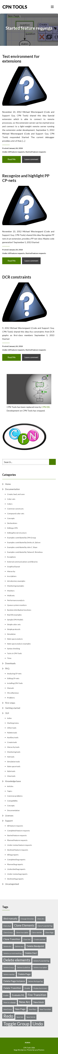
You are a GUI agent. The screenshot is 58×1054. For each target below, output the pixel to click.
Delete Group (8, 967)
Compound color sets (15, 513)
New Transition (45, 1009)
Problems (11, 698)
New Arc (24, 1002)
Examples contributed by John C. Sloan (22, 547)
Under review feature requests (19, 845)
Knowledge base (13, 781)
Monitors (11, 591)
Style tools (11, 771)
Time (9, 658)
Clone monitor (37, 932)
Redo (8, 1016)
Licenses (9, 815)
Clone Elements (24, 925)
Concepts (11, 518)
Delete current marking (12, 953)
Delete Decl (31, 953)
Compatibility (12, 801)
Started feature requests (35, 152)
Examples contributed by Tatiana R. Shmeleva (25, 552)
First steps (10, 703)
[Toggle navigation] (52, 7)
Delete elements (16, 960)
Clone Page (49, 932)
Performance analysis (16, 600)
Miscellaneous (13, 693)
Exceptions (11, 557)
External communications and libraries (22, 562)
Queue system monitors (17, 605)
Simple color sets (14, 624)
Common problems (15, 796)
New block (38, 1002)
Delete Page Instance (14, 981)
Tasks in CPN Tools (14, 653)
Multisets (11, 595)
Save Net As (30, 1017)
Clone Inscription (22, 932)
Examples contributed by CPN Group (21, 537)
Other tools (11, 728)
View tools (11, 776)
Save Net (20, 1017)
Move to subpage (9, 1002)
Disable (27, 988)
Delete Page (24, 974)
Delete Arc (7, 946)
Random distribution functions (19, 610)
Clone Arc (40, 919)
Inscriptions (12, 576)
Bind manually (10, 918)
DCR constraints (16, 277)
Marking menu (13, 723)
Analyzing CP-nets (14, 673)
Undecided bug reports (16, 869)
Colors (9, 504)
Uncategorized (12, 884)
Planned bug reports (15, 864)
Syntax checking (13, 648)
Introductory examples (16, 581)
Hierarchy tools (13, 747)
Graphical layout (13, 566)
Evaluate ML (18, 995)
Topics (9, 791)
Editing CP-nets (13, 678)
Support (9, 820)
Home (8, 484)
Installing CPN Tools (15, 683)
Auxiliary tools (12, 737)
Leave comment (31, 159)
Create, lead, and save (16, 494)
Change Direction (27, 919)
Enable (6, 995)
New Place (32, 1009)
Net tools (10, 757)
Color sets (11, 499)
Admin (27, 1042)
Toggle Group (16, 1023)
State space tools (13, 766)
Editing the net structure (16, 533)
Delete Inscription (40, 967)
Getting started (12, 708)
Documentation (12, 489)
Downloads (10, 663)
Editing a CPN (12, 528)
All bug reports (13, 855)
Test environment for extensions (21, 58)
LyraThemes (39, 1050)
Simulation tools (13, 761)
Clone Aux (7, 926)
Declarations (12, 523)
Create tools (12, 742)
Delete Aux (19, 946)
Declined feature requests (17, 850)
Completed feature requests (18, 830)
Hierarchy (11, 571)
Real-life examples (14, 615)
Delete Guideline (23, 967)
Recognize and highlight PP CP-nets (25, 178)
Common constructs (15, 509)
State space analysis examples (19, 644)
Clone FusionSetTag (45, 926)
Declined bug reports (15, 879)
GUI (7, 713)
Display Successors (40, 988)
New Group (7, 1009)
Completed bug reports (16, 859)
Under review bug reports (17, 874)
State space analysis (15, 639)
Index (9, 718)
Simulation (11, 634)
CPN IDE (46, 407)
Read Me (11, 159)
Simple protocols (13, 629)
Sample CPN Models (15, 619)
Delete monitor (9, 974)
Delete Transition (12, 988)
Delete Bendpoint (35, 946)
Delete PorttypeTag (35, 981)
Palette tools (12, 733)
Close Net (26, 939)
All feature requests (16, 152)
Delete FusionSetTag (41, 961)
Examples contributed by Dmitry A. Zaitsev (23, 542)
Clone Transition (11, 939)
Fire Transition (37, 995)
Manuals (10, 688)
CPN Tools (14, 6)
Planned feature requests (17, 840)
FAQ (7, 668)
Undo (38, 1023)
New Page (20, 1009)
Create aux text (39, 939)
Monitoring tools (13, 752)
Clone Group (8, 932)
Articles (10, 786)
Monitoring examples (15, 586)
